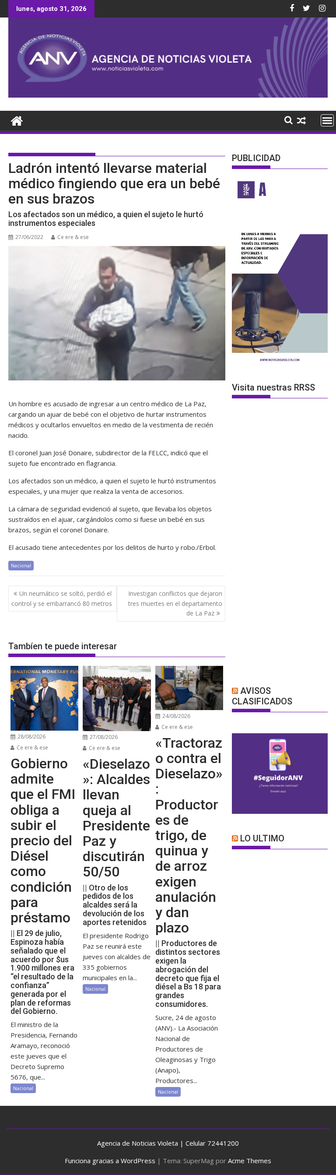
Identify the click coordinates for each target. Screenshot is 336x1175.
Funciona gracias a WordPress (110, 1160)
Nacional (21, 565)
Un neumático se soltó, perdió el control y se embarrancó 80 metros (61, 598)
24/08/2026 (175, 716)
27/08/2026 (103, 737)
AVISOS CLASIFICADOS (262, 696)
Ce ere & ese (73, 237)
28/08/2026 (31, 736)
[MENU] (327, 120)
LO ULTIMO (262, 838)
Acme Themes (249, 1160)
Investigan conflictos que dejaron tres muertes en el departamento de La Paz (175, 603)
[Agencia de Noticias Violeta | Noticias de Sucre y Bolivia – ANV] (168, 95)
